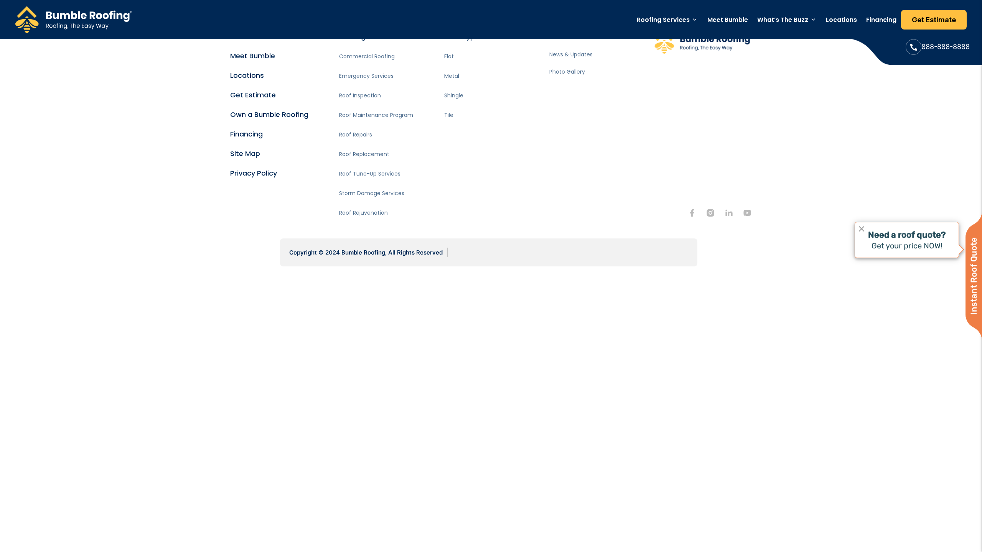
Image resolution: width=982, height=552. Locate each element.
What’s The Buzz (782, 19)
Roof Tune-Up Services (369, 173)
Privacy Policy (253, 173)
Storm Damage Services (371, 193)
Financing (881, 19)
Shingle (453, 95)
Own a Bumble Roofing (269, 114)
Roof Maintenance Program (376, 115)
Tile (448, 115)
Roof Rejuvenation (363, 213)
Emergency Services (366, 76)
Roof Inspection (360, 95)
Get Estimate (253, 95)
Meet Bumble (727, 19)
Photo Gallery (567, 72)
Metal (451, 76)
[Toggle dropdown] (694, 19)
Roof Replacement (364, 154)
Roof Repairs (355, 134)
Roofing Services (663, 19)
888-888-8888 (945, 47)
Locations (841, 19)
